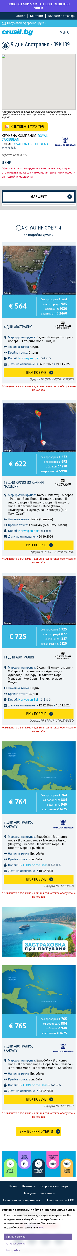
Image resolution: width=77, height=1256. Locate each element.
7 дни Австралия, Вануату (18, 824)
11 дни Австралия (19, 657)
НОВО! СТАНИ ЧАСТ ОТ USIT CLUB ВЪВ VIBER (38, 6)
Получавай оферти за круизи (26, 23)
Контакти (36, 15)
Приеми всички (15, 1236)
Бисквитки (47, 1193)
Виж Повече (36, 372)
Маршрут (38, 196)
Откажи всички (15, 1243)
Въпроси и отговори (61, 15)
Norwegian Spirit (29, 358)
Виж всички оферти (36, 1131)
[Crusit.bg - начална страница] (17, 32)
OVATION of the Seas (31, 144)
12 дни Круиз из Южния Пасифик (24, 484)
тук (41, 1227)
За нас (20, 15)
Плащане (29, 1193)
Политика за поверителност (23, 1200)
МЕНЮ (64, 32)
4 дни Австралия (18, 327)
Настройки (13, 1250)
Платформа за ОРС (60, 1200)
